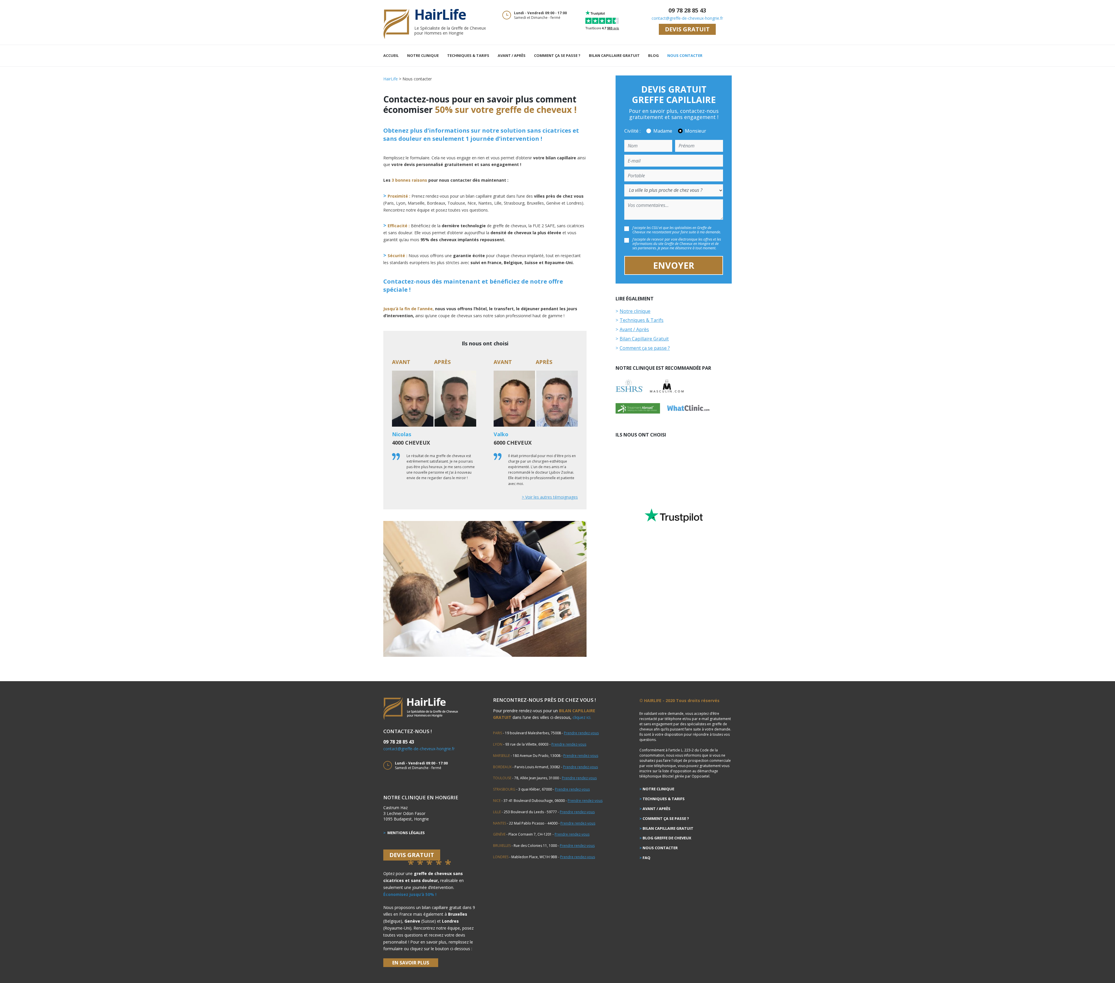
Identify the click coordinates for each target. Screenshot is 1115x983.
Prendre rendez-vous (581, 733)
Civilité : (632, 131)
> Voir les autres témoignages (550, 497)
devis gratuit (687, 29)
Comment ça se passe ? (557, 55)
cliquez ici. (582, 717)
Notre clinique (423, 55)
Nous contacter (684, 55)
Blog (653, 55)
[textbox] (485, 229)
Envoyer (673, 265)
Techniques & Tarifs (468, 55)
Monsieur (695, 131)
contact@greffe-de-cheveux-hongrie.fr (687, 18)
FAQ (646, 857)
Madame (662, 131)
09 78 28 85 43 (687, 10)
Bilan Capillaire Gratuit (614, 55)
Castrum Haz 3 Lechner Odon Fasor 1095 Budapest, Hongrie (406, 813)
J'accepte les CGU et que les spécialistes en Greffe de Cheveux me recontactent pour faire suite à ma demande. (676, 230)
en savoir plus (410, 962)
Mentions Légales (405, 832)
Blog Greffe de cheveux (667, 837)
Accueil (391, 55)
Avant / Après (512, 55)
